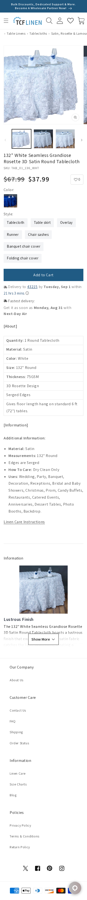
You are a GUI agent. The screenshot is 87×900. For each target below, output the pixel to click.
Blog (13, 795)
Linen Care (18, 773)
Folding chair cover (22, 258)
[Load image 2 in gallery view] (43, 138)
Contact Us (18, 710)
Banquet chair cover (23, 246)
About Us (16, 680)
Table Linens (16, 33)
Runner (13, 234)
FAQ (13, 721)
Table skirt (42, 222)
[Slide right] (81, 140)
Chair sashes (38, 234)
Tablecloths (38, 33)
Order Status (19, 743)
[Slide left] (5, 140)
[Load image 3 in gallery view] (65, 138)
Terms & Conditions (24, 836)
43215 (32, 286)
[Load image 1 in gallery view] (21, 138)
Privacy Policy (20, 825)
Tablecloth (15, 222)
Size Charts (18, 784)
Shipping (16, 732)
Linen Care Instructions (24, 521)
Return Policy (20, 847)
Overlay (66, 222)
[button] (6, 20)
